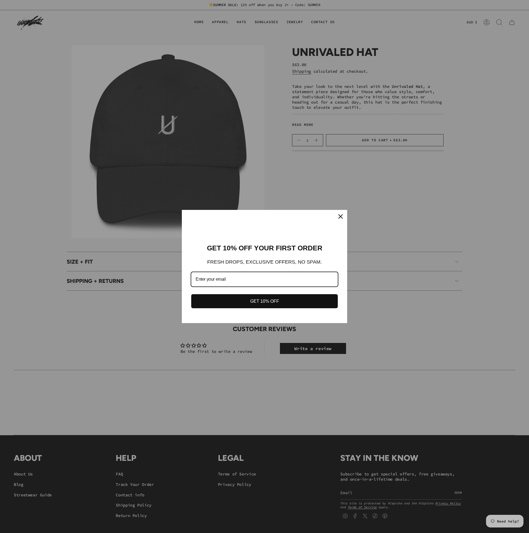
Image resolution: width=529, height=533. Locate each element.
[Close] (340, 216)
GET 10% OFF (264, 301)
